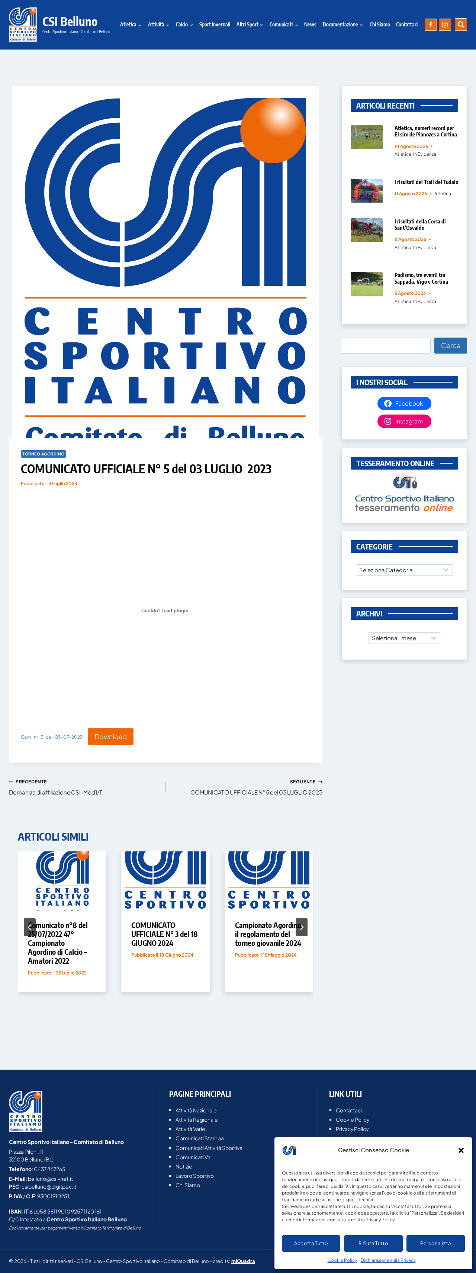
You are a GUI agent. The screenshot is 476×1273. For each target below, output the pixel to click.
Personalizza (435, 1243)
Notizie (184, 1166)
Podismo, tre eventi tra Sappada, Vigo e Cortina (421, 277)
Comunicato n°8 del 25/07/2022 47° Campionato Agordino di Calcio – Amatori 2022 (58, 942)
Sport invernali (214, 24)
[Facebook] (431, 25)
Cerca (450, 345)
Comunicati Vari (194, 1157)
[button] (461, 1150)
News (310, 24)
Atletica (403, 154)
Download (110, 736)
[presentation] (62, 881)
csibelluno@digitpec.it (49, 1186)
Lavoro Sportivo (195, 1175)
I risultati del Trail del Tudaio (426, 181)
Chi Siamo (380, 24)
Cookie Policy (342, 1260)
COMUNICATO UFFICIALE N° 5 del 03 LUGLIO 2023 (256, 787)
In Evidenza (424, 154)
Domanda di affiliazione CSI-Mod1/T (55, 787)
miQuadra (243, 1261)
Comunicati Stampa (200, 1138)
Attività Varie (190, 1128)
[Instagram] (445, 25)
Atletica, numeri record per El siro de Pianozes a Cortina (426, 131)
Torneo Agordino (43, 453)
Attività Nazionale (196, 1110)
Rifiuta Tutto (373, 1243)
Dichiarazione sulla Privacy (388, 1260)
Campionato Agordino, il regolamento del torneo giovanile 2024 (269, 933)
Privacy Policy (352, 1128)
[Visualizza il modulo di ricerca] (461, 24)
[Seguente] (302, 927)
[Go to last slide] (30, 927)
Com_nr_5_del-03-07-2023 (52, 737)
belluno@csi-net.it (50, 1178)
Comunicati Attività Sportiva (209, 1147)
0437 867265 (49, 1169)
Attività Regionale (197, 1119)
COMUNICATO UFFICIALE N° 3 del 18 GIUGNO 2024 (164, 933)
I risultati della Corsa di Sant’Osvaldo (420, 224)
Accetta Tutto (311, 1243)
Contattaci (407, 24)
